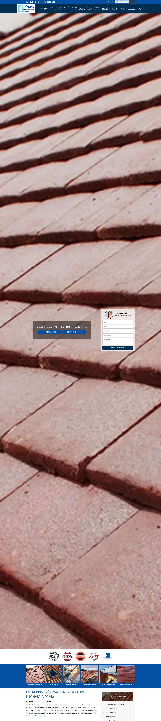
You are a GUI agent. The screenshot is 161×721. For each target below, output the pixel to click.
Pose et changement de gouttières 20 (106, 9)
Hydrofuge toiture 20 (97, 8)
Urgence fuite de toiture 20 (82, 9)
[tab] (80, 360)
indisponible (33, 2)
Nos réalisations (49, 332)
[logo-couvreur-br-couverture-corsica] (26, 8)
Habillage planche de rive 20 (89, 9)
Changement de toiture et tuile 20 (115, 9)
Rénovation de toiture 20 (61, 8)
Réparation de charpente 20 (131, 9)
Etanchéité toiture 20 (74, 8)
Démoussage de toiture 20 (52, 8)
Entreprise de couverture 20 (44, 9)
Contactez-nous (74, 332)
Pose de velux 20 (68, 8)
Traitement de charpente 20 (140, 9)
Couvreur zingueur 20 (124, 9)
